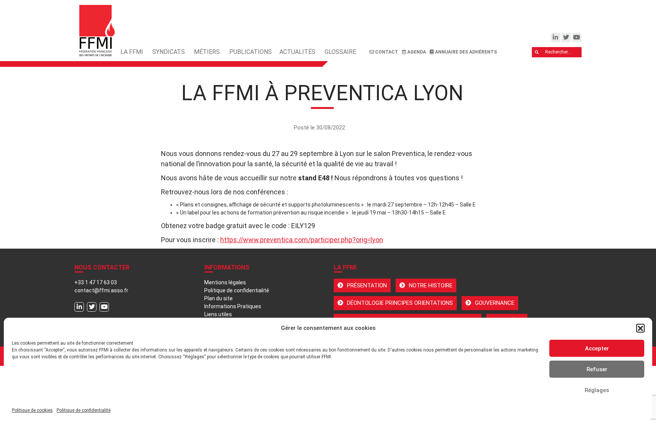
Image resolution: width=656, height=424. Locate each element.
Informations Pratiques (232, 306)
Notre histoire (431, 285)
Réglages (597, 390)
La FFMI (131, 51)
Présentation (367, 285)
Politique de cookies (32, 410)
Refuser (597, 369)
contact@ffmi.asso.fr (101, 290)
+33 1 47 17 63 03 (95, 282)
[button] (640, 328)
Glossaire (340, 51)
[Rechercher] (537, 52)
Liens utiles (218, 314)
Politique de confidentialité (83, 410)
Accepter (597, 348)
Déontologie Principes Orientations (400, 302)
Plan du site (218, 298)
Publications (250, 51)
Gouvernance (494, 302)
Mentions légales (225, 282)
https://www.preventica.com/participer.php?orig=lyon (301, 240)
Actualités (297, 51)
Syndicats (168, 51)
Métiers (207, 51)
